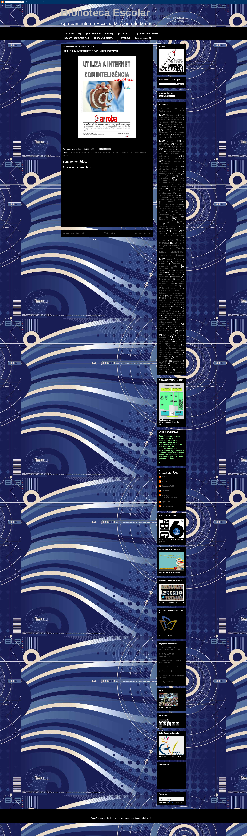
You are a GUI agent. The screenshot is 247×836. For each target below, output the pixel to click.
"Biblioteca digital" (171, 115)
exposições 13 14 (168, 268)
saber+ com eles (165, 350)
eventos (162, 264)
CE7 (171, 189)
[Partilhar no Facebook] (107, 149)
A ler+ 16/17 (179, 144)
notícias (161, 331)
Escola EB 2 (165, 249)
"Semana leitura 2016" (171, 122)
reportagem (162, 346)
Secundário (179, 350)
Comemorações (176, 197)
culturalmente (167, 506)
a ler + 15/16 (75, 152)
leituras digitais (176, 288)
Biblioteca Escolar (105, 12)
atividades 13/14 (168, 166)
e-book (172, 226)
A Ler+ (171, 141)
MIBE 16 (162, 326)
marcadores (163, 311)
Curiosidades (164, 215)
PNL (172, 333)
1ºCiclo (181, 127)
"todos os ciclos (171, 124)
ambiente (171, 149)
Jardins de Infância (167, 281)
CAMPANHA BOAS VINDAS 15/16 (94, 152)
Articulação (164, 156)
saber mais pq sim (174, 348)
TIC (174, 365)
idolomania (175, 277)
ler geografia (180, 304)
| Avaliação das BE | (143, 38)
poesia (181, 333)
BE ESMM (166, 481)
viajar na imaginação (175, 372)
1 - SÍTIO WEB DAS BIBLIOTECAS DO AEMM (169, 649)
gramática (176, 274)
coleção (164, 197)
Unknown (165, 491)
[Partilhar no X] (105, 149)
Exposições (175, 264)
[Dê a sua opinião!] (103, 149)
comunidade (180, 199)
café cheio (176, 184)
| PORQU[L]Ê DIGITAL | (104, 38)
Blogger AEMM (168, 486)
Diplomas (162, 226)
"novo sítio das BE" (175, 119)
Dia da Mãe (173, 222)
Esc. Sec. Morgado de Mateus (171, 244)
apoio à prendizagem (174, 152)
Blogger (152, 818)
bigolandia (166, 502)
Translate (178, 802)
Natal (179, 328)
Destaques (164, 219)
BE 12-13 (176, 174)
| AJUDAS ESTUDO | (72, 34)
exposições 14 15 (165, 270)
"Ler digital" (162, 119)
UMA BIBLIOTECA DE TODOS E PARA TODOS (171, 368)
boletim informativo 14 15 (171, 179)
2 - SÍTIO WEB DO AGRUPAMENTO (166, 655)
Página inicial (110, 233)
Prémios (179, 335)
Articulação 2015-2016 (171, 158)
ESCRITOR (163, 261)
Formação (163, 274)
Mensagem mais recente (74, 233)
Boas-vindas (171, 176)
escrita (169, 259)
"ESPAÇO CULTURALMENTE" (170, 496)
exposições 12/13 (168, 266)
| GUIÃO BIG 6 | (125, 34)
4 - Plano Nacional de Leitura (171, 667)
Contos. (170, 208)
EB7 (117, 152)
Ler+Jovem (165, 307)
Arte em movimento (169, 154)
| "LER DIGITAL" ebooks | (148, 34)
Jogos (172, 283)
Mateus (174, 311)
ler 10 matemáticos (177, 296)
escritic (179, 259)
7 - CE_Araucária (166, 682)
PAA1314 (171, 331)
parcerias (162, 333)
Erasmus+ (162, 240)
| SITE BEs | (125, 38)
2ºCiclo (170, 130)
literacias (176, 307)
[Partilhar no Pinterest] (110, 149)
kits (183, 286)
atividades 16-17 (168, 171)
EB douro (111, 152)
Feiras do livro (175, 272)
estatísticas (177, 261)
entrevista (177, 238)
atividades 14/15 (168, 169)
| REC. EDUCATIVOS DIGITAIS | (99, 34)
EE (169, 234)
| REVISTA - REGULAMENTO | (76, 38)
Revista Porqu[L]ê (174, 346)
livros (178, 309)
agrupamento (178, 146)
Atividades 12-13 (168, 164)
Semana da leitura (166, 354)
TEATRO (162, 363)
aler (165, 149)
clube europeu (172, 195)
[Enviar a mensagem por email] (100, 149)
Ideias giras (163, 277)
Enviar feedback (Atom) (111, 240)
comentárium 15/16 (166, 200)
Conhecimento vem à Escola (171, 204)
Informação (164, 279)
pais (180, 331)
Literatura (163, 309)
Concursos (171, 202)
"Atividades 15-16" (171, 111)
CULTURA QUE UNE (175, 213)
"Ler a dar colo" (176, 117)
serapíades (177, 361)
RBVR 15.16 (168, 341)
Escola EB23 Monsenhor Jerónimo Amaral (171, 252)
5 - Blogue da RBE (166, 671)
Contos (161, 208)
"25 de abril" (168, 108)
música (170, 328)
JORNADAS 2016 (172, 286)
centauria (130, 818)
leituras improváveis (169, 290)
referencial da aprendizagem (171, 342)
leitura (164, 288)
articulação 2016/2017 (172, 161)
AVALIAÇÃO (164, 174)
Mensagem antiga (143, 233)
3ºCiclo (165, 134)
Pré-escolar (168, 335)
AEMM (164, 477)
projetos (162, 337)
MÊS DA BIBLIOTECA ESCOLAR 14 (171, 312)
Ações (165, 146)
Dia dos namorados (173, 224)
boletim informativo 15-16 (171, 181)
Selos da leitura (171, 352)
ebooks (161, 233)
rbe (176, 339)
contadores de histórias (172, 206)
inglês (179, 279)
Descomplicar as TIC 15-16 (171, 216)
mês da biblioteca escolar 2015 (171, 323)
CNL (183, 195)
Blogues (161, 176)
